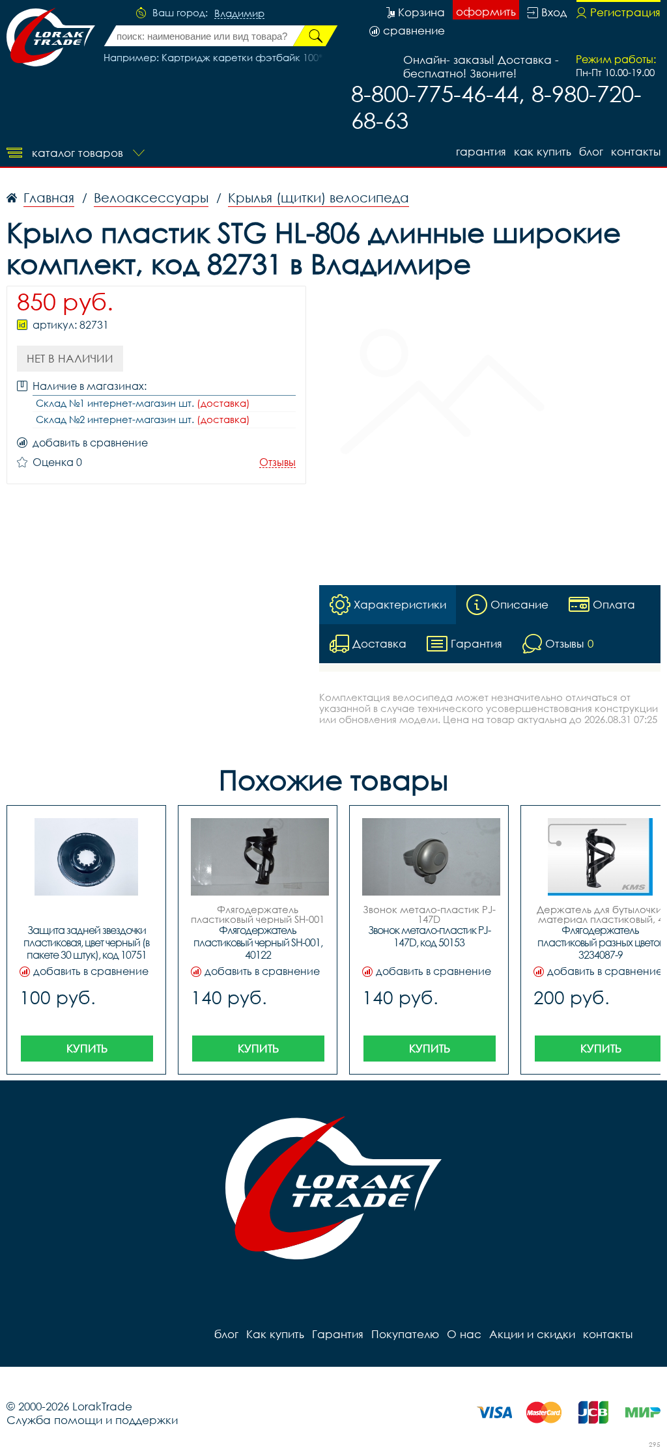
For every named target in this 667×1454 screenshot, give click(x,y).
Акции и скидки (532, 1334)
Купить (86, 1048)
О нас (464, 1334)
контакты (635, 151)
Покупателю (405, 1334)
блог (591, 151)
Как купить (542, 151)
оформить (486, 11)
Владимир (239, 13)
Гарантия (481, 151)
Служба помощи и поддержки (92, 1420)
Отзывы (277, 462)
